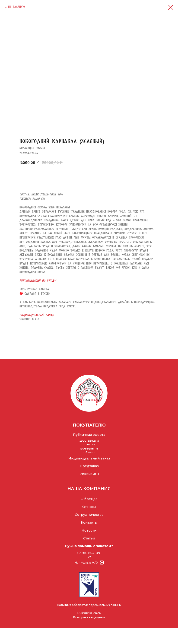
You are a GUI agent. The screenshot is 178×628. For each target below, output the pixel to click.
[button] (89, 450)
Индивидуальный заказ (36, 315)
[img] (89, 393)
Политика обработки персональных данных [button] (89, 605)
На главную (16, 6)
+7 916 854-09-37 (89, 555)
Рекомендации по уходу (37, 280)
